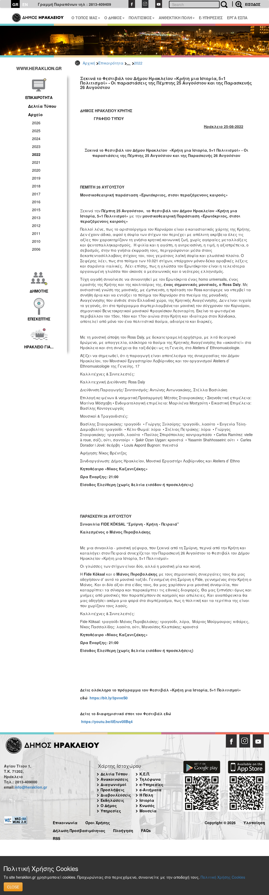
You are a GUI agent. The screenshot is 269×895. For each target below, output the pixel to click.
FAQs (146, 830)
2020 (36, 170)
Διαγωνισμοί (113, 784)
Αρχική (89, 63)
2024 (36, 138)
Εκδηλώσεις (112, 800)
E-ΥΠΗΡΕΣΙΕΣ (211, 17)
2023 (36, 146)
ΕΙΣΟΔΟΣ (252, 4)
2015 (36, 209)
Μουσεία (148, 810)
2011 (36, 233)
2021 (36, 162)
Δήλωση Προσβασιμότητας (79, 830)
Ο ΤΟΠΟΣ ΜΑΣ (84, 17)
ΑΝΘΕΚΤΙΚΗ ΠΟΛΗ (175, 17)
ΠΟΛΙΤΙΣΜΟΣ (140, 17)
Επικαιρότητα (110, 63)
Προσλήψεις (113, 789)
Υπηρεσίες (111, 810)
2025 (36, 130)
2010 (36, 241)
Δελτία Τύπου (42, 106)
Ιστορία (146, 800)
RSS (56, 838)
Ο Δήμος (109, 805)
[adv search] (237, 4)
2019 (36, 178)
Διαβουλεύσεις (116, 795)
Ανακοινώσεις (114, 779)
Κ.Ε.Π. (144, 774)
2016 (36, 201)
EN (25, 4)
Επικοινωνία (65, 822)
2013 (36, 217)
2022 (138, 63)
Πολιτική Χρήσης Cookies (223, 877)
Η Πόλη (146, 795)
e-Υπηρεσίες (151, 784)
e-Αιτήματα (150, 789)
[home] (38, 16)
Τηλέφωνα (150, 779)
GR (15, 4)
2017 (36, 193)
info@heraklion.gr (31, 787)
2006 (36, 249)
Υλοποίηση (254, 822)
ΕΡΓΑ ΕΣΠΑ (237, 17)
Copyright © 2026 (220, 822)
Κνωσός (147, 805)
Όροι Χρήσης (97, 822)
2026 (36, 122)
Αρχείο (35, 114)
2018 (36, 186)
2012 (36, 225)
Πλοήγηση (123, 830)
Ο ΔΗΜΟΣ (113, 17)
